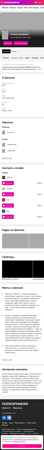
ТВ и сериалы (34, 7)
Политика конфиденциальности (26, 429)
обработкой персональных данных (26, 439)
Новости (5, 7)
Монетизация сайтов (8, 429)
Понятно (22, 446)
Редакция (5, 433)
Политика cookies (28, 431)
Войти (40, 2)
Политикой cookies (19, 441)
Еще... (40, 69)
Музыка (5, 425)
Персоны (12, 7)
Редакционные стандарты (18, 433)
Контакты (36, 433)
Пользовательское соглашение (11, 431)
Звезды (20, 7)
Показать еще (7, 158)
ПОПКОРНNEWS (15, 404)
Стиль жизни (31, 423)
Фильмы (12, 31)
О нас (29, 433)
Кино (26, 7)
